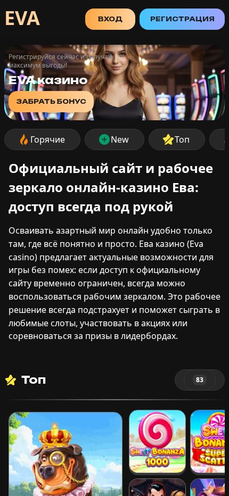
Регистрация (182, 19)
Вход (110, 19)
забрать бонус (51, 101)
